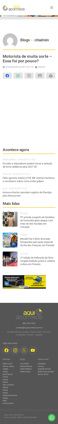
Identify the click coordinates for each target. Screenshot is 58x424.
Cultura (5, 377)
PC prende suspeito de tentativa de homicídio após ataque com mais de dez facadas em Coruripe (37, 222)
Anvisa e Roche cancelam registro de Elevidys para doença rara (27, 194)
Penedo (5, 387)
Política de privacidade (46, 372)
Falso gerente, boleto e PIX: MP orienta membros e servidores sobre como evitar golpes (29, 180)
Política (5, 390)
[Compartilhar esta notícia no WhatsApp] (18, 76)
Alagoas (5, 369)
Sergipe (5, 398)
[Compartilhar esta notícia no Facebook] (7, 76)
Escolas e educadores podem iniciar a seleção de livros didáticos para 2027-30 (27, 165)
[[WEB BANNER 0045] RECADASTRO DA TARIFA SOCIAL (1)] (29, 16)
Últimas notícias (8, 366)
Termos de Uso (43, 374)
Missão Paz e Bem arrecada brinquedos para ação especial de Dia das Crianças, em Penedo (37, 242)
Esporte (5, 380)
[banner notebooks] (24, 288)
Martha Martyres (26, 366)
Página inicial (7, 364)
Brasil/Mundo (8, 374)
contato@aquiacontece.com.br (29, 328)
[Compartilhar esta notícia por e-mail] (39, 76)
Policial (5, 393)
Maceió (5, 382)
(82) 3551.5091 (29, 323)
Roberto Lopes (25, 372)
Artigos (5, 372)
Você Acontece (8, 403)
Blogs (25, 40)
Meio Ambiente (8, 385)
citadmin (41, 40)
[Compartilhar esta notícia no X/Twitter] (29, 76)
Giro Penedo (24, 364)
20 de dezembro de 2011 (15, 67)
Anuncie (41, 366)
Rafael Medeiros (26, 369)
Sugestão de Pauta (44, 369)
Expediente (42, 364)
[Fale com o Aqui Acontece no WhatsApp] (51, 417)
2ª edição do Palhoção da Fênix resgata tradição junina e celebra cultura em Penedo (37, 261)
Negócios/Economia (10, 395)
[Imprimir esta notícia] (50, 76)
